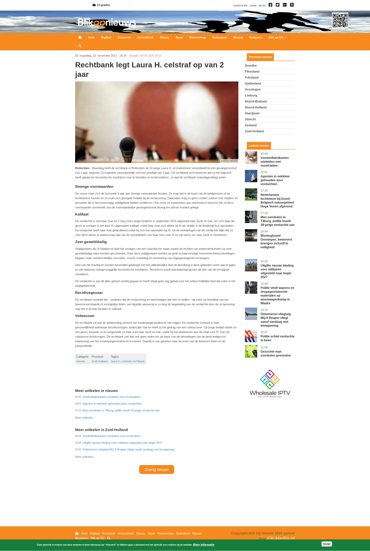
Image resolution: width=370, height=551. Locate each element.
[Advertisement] (157, 409)
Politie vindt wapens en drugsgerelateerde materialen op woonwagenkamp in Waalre (277, 295)
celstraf (126, 361)
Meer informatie (203, 544)
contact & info (240, 5)
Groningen (253, 89)
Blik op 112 (276, 37)
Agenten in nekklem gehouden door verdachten (275, 180)
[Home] (107, 23)
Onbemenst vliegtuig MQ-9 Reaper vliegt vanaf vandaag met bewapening (128, 449)
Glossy (164, 37)
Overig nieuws (157, 469)
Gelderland (253, 83)
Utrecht (250, 119)
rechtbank (138, 361)
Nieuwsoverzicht (80, 37)
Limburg (251, 95)
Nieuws (238, 37)
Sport (179, 37)
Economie (124, 37)
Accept (326, 544)
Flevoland (252, 71)
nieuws (80, 361)
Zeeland (251, 125)
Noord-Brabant (256, 101)
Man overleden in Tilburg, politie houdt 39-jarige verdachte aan (278, 221)
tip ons (262, 5)
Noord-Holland (256, 107)
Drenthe (251, 65)
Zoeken (80, 46)
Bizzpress (256, 37)
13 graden (103, 5)
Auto (91, 37)
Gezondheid (145, 37)
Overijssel (252, 113)
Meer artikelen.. (85, 417)
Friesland (252, 77)
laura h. (115, 361)
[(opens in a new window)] (271, 5)
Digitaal (106, 37)
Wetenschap (197, 37)
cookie (253, 5)
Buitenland (219, 37)
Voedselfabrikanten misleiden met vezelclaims (275, 161)
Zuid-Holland (100, 361)
